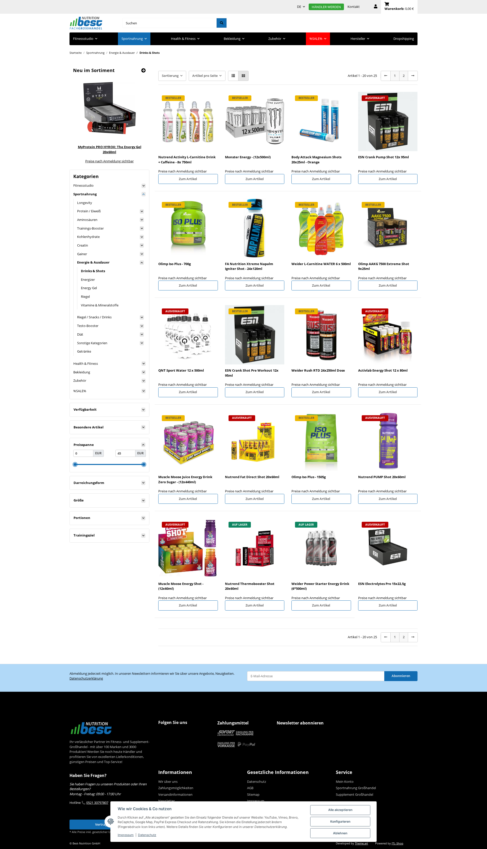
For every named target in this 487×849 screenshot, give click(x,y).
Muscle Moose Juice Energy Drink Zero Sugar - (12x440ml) (185, 479)
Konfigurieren (340, 821)
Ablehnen (340, 833)
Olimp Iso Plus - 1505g (308, 477)
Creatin (82, 245)
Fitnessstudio (83, 185)
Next (135, 120)
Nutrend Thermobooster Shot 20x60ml (249, 586)
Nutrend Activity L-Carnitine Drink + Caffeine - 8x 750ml (187, 159)
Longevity (84, 202)
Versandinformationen (175, 794)
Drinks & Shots (93, 271)
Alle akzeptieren (340, 810)
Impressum (126, 835)
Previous (84, 120)
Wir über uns (168, 781)
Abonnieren (401, 675)
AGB (250, 788)
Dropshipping (403, 38)
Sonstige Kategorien (92, 343)
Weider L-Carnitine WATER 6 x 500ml (321, 264)
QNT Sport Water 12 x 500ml (181, 370)
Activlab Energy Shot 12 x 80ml (383, 370)
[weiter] (413, 76)
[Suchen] (221, 23)
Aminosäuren (87, 219)
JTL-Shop (397, 843)
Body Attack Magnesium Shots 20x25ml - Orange (316, 159)
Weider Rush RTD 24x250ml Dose (318, 370)
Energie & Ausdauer (93, 262)
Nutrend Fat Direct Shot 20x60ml (252, 477)
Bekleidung (81, 372)
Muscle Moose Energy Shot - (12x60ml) (180, 586)
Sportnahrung (85, 194)
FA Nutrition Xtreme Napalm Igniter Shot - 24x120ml (249, 266)
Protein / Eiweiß (89, 211)
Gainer (82, 254)
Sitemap (253, 794)
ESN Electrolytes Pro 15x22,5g (382, 583)
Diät (80, 334)
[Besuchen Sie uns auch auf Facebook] (163, 733)
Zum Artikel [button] (188, 179)
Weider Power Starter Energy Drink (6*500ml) (320, 586)
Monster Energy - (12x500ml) (248, 157)
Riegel (85, 296)
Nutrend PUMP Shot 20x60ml (382, 477)
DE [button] (299, 6)
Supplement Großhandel (354, 794)
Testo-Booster (87, 325)
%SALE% (79, 391)
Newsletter (166, 801)
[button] (375, 7)
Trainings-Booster (90, 228)
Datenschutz (147, 835)
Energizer (88, 279)
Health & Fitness (85, 363)
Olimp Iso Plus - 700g (174, 264)
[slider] (75, 464)
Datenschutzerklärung (86, 678)
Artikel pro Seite (205, 75)
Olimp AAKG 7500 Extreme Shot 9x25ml (383, 266)
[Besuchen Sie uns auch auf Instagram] (173, 733)
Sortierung (170, 75)
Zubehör (79, 380)
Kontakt (353, 6)
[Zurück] (386, 76)
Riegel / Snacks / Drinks (94, 317)
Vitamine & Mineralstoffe (99, 305)
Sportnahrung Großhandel (356, 788)
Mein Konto (345, 781)
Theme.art (361, 843)
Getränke (84, 351)
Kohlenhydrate (88, 236)
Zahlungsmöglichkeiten (175, 788)
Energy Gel (89, 288)
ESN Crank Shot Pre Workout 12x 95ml (252, 373)
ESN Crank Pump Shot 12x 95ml (383, 157)
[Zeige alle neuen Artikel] (143, 70)
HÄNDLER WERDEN (326, 7)
